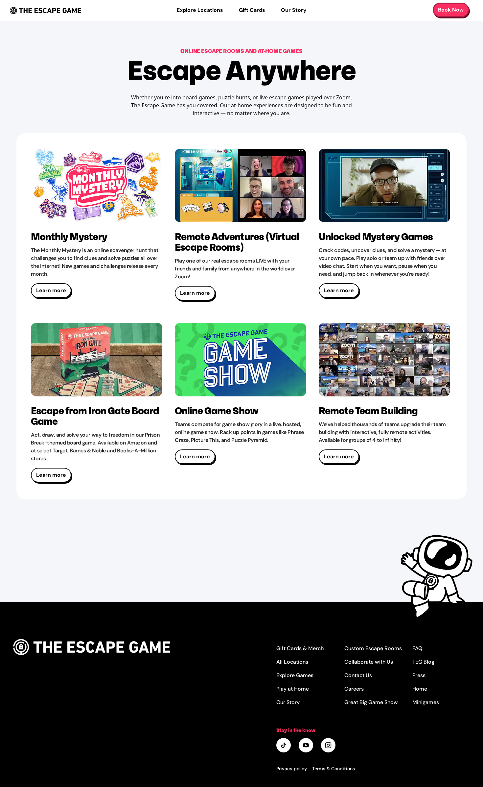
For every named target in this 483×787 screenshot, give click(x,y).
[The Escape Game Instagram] (329, 746)
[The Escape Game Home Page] (144, 647)
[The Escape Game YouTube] (306, 746)
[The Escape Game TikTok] (284, 746)
